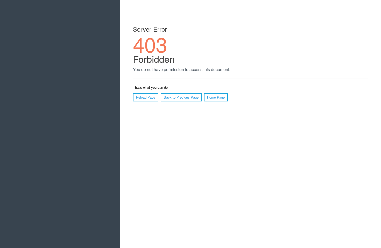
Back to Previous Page (181, 97)
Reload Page (145, 97)
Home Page (216, 97)
